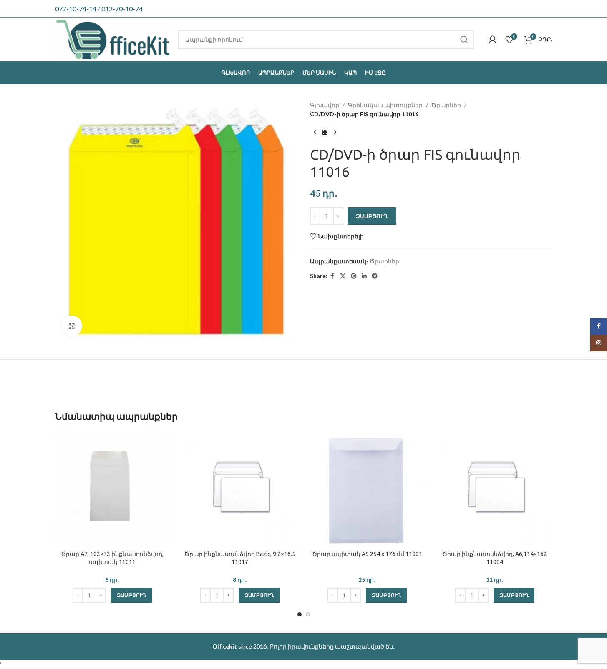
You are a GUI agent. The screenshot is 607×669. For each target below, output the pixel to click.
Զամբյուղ (372, 216)
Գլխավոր (324, 104)
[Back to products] (325, 133)
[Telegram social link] (374, 276)
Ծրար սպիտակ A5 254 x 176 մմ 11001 (367, 554)
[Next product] (335, 133)
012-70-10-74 (122, 9)
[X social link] (343, 276)
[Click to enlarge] (71, 326)
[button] (131, 595)
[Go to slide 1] (299, 614)
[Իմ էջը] (492, 39)
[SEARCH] (464, 39)
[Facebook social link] (332, 276)
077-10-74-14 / (78, 9)
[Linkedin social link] (364, 276)
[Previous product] (315, 133)
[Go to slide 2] (308, 614)
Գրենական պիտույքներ (385, 104)
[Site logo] (112, 38)
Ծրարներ (446, 104)
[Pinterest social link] (353, 276)
